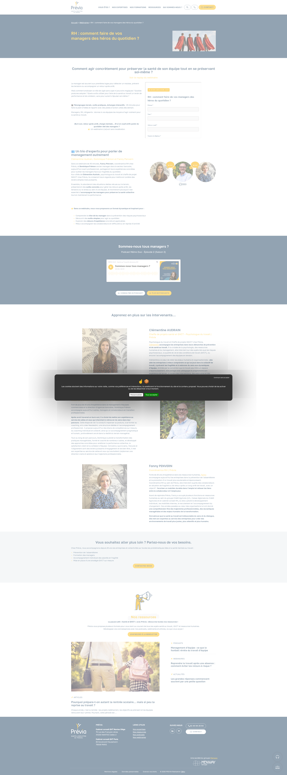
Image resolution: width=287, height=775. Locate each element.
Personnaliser (136, 395)
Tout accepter (151, 395)
